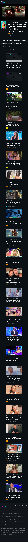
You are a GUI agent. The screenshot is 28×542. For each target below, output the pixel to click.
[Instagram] (22, 505)
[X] (26, 505)
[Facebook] (11, 505)
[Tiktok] (15, 505)
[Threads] (19, 505)
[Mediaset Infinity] (3, 2)
